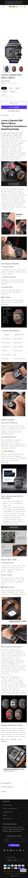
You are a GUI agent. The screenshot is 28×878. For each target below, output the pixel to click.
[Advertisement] (14, 23)
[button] (3, 6)
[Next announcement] (25, 2)
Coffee (5, 91)
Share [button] (4, 791)
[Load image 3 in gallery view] (21, 69)
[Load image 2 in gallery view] (14, 69)
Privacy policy (9, 873)
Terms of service (19, 873)
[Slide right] (26, 69)
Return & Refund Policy (10, 808)
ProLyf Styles (11, 871)
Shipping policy (15, 875)
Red (11, 88)
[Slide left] (1, 69)
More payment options (14, 110)
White (17, 88)
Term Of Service (8, 818)
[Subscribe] (22, 840)
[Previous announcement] (2, 2)
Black (12, 91)
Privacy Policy (7, 805)
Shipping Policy (8, 811)
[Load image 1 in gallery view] (7, 69)
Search (5, 815)
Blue (4, 88)
